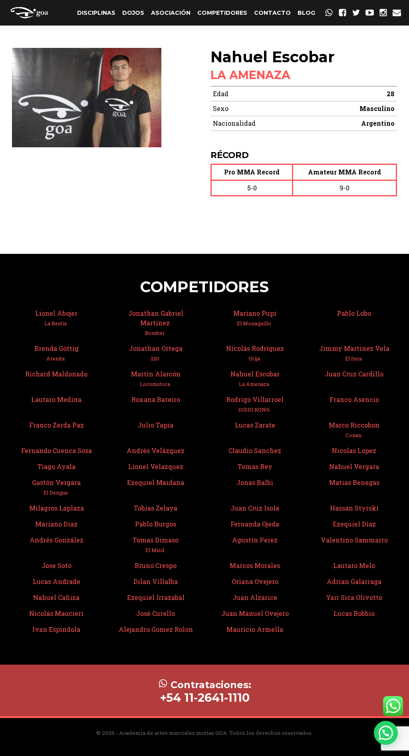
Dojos (133, 12)
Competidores (222, 12)
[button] (386, 733)
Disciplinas (96, 12)
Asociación (171, 12)
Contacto (272, 12)
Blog (306, 12)
